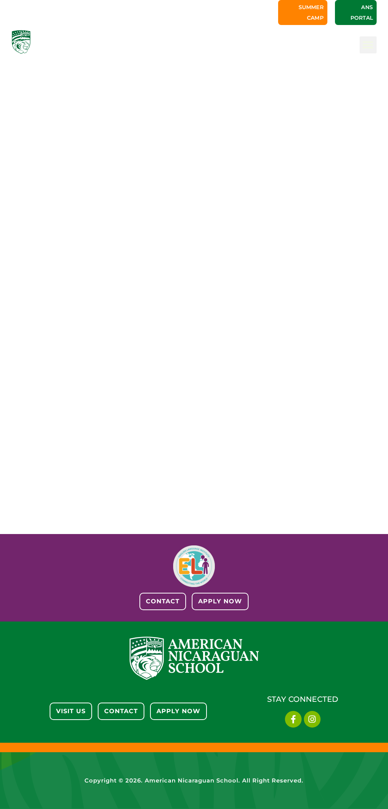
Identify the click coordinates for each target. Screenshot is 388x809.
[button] (368, 44)
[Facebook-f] (293, 719)
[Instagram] (312, 719)
